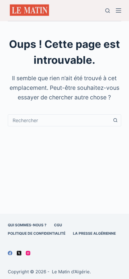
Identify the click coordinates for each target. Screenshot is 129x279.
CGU (58, 225)
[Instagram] (28, 253)
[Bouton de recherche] (115, 120)
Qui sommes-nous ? (27, 225)
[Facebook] (10, 253)
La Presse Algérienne (94, 233)
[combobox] (59, 120)
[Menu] (118, 10)
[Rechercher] (107, 10)
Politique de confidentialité (36, 233)
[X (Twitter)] (19, 253)
